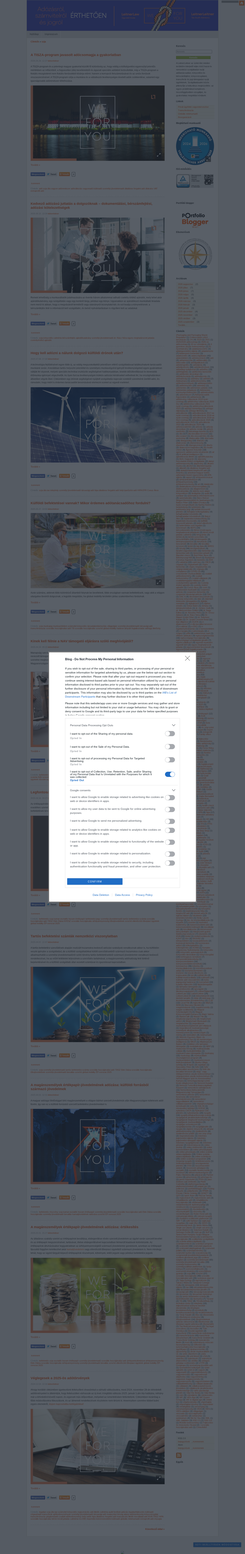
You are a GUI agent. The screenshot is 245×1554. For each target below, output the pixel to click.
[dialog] (122, 777)
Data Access (122, 894)
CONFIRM (95, 881)
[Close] (188, 659)
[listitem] (122, 725)
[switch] (170, 733)
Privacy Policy (144, 894)
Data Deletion (101, 894)
